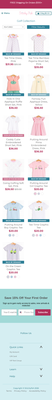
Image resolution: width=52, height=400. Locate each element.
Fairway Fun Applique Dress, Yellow (39, 101)
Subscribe (43, 312)
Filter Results (38, 27)
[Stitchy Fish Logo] (26, 13)
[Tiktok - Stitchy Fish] (31, 338)
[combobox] (20, 312)
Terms (9, 391)
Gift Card (13, 356)
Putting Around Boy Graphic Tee (13, 226)
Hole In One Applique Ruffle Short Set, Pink (13, 101)
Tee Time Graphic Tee (39, 226)
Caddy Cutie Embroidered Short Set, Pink (13, 142)
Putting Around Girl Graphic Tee (39, 184)
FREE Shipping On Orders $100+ (26, 3)
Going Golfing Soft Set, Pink (13, 184)
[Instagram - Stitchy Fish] (26, 338)
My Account (14, 352)
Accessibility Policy (37, 391)
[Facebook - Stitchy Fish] (21, 338)
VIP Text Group (16, 361)
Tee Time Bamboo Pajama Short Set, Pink (38, 61)
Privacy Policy (20, 391)
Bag (45, 13)
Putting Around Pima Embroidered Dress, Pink (39, 144)
